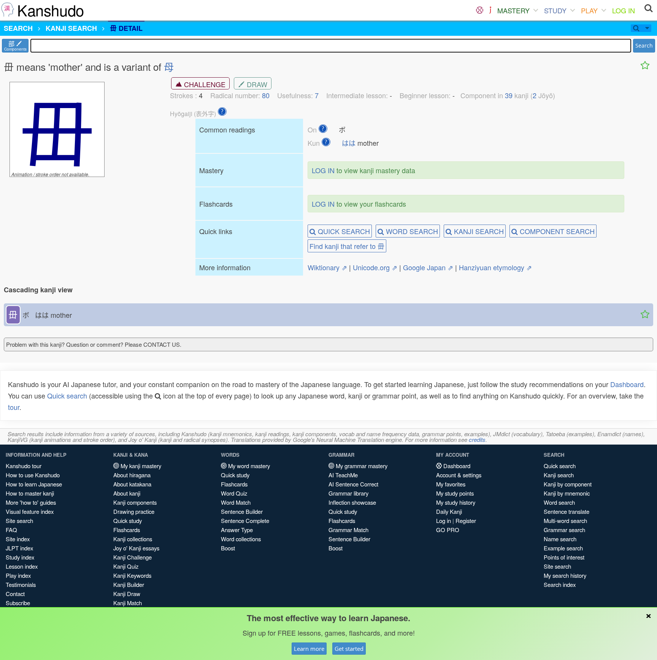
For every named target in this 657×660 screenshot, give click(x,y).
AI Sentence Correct (353, 484)
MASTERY (513, 10)
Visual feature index (30, 511)
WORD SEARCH (411, 231)
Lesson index (22, 566)
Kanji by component (568, 484)
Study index (20, 557)
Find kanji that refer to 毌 (346, 246)
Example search (563, 548)
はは (348, 143)
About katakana (132, 484)
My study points (455, 493)
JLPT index (19, 548)
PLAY (589, 10)
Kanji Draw (126, 594)
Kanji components (135, 502)
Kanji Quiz (125, 566)
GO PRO (447, 530)
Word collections (241, 539)
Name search (560, 539)
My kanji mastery (140, 466)
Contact (15, 594)
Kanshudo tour (23, 466)
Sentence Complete (245, 520)
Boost (228, 548)
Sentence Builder (242, 511)
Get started (349, 648)
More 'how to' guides (31, 502)
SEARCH (18, 28)
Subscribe (18, 603)
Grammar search (564, 530)
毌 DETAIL (126, 28)
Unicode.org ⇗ (375, 267)
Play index (18, 575)
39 (509, 95)
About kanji (126, 493)
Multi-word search (565, 520)
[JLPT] (490, 10)
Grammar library (348, 493)
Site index (18, 539)
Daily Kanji (449, 511)
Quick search (67, 395)
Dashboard (627, 384)
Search (644, 45)
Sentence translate (566, 511)
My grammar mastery (360, 466)
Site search (19, 520)
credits (477, 439)
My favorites (450, 484)
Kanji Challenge (132, 557)
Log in (443, 520)
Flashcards (126, 530)
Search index (560, 584)
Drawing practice (133, 511)
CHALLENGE (203, 84)
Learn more (309, 648)
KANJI (71, 28)
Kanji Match (127, 603)
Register (465, 520)
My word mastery (248, 466)
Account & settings (458, 475)
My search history (565, 575)
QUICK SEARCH (343, 231)
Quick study (127, 520)
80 (266, 95)
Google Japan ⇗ (428, 267)
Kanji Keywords (132, 575)
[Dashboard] (479, 10)
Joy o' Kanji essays (136, 548)
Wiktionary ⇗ (327, 267)
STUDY (555, 10)
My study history (455, 502)
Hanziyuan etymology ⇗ (495, 267)
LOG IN (623, 10)
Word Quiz (234, 493)
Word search (559, 502)
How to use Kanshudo (33, 475)
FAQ (11, 530)
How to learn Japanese (34, 484)
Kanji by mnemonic (567, 493)
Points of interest (564, 557)
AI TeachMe (343, 475)
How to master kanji (30, 493)
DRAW (256, 84)
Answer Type (237, 530)
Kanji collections (132, 539)
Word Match (236, 502)
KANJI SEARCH (478, 231)
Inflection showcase (352, 502)
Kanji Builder (128, 584)
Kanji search (559, 475)
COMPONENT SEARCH (556, 231)
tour (13, 407)
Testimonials (21, 584)
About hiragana (132, 475)
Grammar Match (348, 530)
